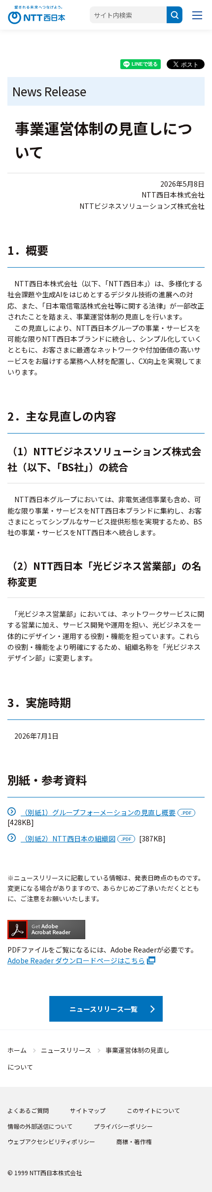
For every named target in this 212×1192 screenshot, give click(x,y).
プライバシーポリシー (123, 1126)
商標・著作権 (134, 1141)
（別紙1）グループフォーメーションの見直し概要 (98, 812)
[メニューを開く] (197, 15)
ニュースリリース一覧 (104, 1009)
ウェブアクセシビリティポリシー (51, 1141)
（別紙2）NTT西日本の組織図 (68, 838)
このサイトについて (153, 1110)
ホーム (17, 1050)
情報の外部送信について (39, 1126)
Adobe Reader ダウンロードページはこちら (76, 960)
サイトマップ (88, 1110)
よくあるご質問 (28, 1110)
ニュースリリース (66, 1050)
